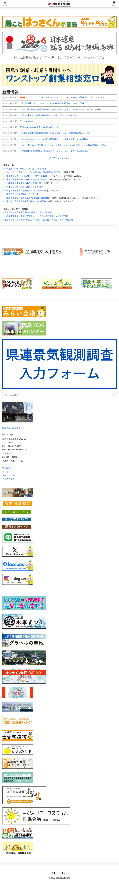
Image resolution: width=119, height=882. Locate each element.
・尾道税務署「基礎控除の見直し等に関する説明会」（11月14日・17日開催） (38, 219)
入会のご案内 (8, 479)
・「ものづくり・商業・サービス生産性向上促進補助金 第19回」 (32, 172)
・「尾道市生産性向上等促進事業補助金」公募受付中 (26, 198)
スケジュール (8, 475)
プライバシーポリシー (59, 873)
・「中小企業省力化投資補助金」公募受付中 (22, 187)
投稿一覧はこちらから (59, 157)
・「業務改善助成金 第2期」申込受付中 (20, 194)
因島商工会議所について (13, 428)
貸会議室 (6, 468)
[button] (113, 395)
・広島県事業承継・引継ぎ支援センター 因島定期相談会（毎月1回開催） (35, 216)
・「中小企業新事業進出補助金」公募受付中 (22, 183)
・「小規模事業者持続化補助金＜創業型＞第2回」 (25, 179)
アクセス (6, 471)
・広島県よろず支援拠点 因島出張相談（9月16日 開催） (28, 212)
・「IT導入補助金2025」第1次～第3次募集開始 (24, 168)
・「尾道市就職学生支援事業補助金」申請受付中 (24, 201)
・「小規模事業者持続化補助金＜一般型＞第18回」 (25, 176)
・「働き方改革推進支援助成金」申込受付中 (22, 190)
